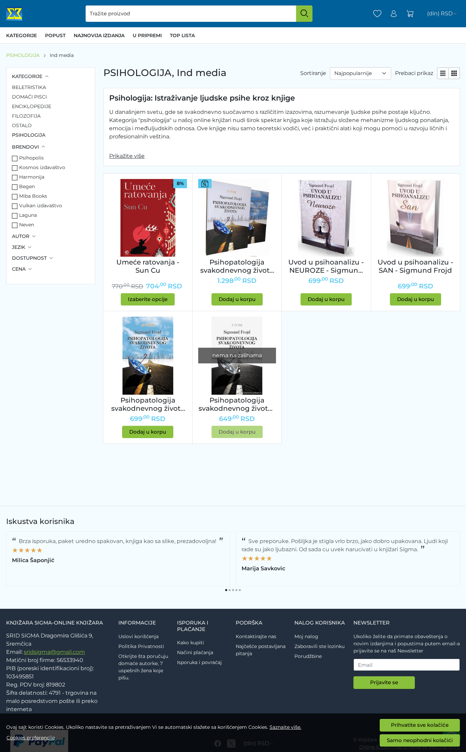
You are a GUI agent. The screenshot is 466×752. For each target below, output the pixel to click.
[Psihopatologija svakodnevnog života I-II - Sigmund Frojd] (237, 218)
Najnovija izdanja (99, 35)
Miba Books (33, 196)
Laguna (28, 215)
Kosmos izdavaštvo (42, 167)
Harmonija (31, 177)
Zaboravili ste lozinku (319, 646)
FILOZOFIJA (26, 116)
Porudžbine (308, 656)
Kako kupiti (190, 643)
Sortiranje (313, 73)
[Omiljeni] (377, 14)
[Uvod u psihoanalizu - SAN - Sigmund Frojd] (415, 218)
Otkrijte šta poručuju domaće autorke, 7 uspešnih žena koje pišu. (143, 667)
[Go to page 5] (240, 590)
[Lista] (443, 73)
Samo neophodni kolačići (420, 740)
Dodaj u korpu (237, 299)
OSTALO (22, 125)
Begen (27, 186)
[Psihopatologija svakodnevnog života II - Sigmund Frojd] (148, 355)
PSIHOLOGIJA (23, 55)
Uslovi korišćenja (138, 636)
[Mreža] (454, 73)
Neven (26, 225)
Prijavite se (384, 682)
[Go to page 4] (236, 590)
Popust (55, 35)
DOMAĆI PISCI (29, 97)
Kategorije (21, 35)
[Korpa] (410, 14)
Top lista (182, 35)
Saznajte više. (285, 727)
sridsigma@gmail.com (54, 652)
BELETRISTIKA (29, 87)
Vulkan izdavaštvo (40, 205)
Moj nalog (306, 636)
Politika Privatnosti (141, 646)
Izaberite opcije (148, 299)
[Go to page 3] (233, 590)
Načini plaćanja (195, 652)
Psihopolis (31, 158)
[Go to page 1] (226, 590)
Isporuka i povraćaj (199, 662)
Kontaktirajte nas (256, 636)
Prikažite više (127, 156)
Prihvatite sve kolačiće (420, 725)
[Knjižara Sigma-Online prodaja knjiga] (14, 13)
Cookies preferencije (30, 738)
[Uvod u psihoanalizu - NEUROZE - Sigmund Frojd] (326, 218)
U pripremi (147, 35)
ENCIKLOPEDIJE (31, 106)
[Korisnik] (394, 14)
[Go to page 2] (230, 590)
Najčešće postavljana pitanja (261, 650)
